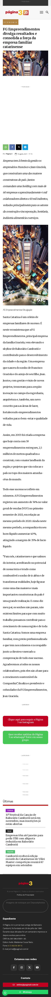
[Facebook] (12, 147)
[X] (19, 147)
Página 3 (9, 154)
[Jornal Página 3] (20, 12)
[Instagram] (21, 967)
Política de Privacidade (25, 895)
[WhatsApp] (5, 147)
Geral (9, 831)
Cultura (10, 810)
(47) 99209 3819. (15, 945)
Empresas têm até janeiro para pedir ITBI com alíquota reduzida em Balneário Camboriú (24, 840)
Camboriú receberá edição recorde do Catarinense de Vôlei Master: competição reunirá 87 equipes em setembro (25, 860)
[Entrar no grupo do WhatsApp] (5, 993)
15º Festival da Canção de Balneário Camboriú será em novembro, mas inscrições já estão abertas (23, 819)
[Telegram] (25, 147)
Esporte (10, 852)
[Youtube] (37, 967)
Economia (10, 22)
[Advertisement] (25, 113)
